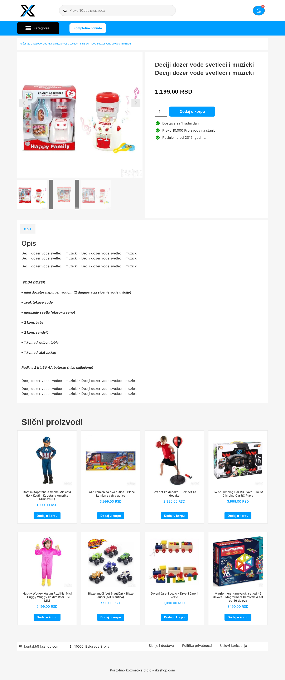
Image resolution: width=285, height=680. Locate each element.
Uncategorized (39, 43)
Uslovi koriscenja (233, 645)
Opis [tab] (27, 229)
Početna (24, 43)
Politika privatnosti (197, 645)
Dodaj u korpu (192, 111)
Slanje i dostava (161, 645)
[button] (38, 28)
